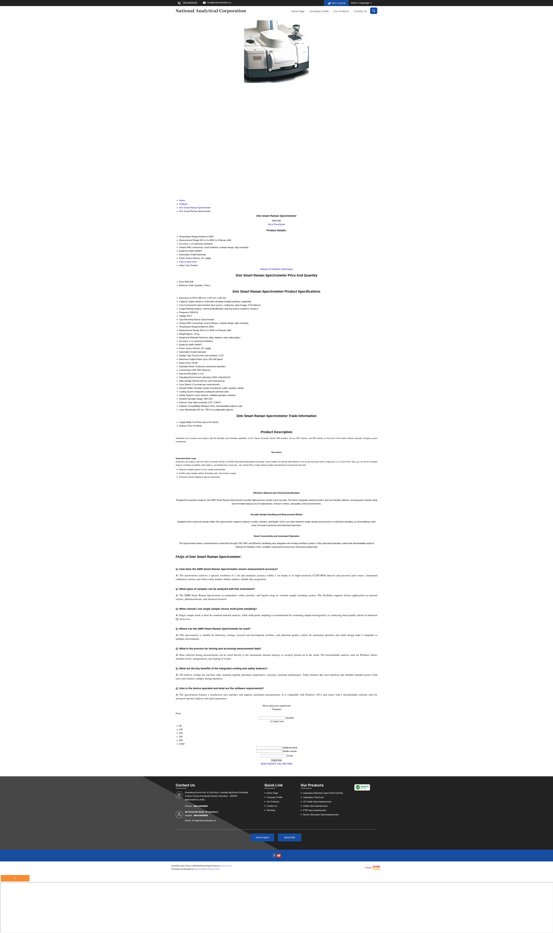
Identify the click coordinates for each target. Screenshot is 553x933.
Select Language (360, 2)
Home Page (297, 11)
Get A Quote (338, 3)
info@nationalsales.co (219, 2)
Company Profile (319, 11)
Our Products (341, 11)
